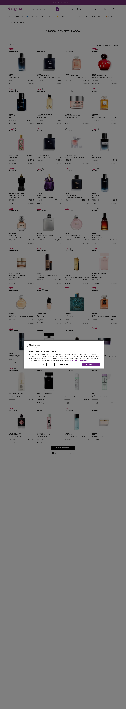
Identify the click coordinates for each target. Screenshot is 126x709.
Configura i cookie (37, 364)
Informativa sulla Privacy (78, 360)
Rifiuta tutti (64, 364)
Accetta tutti (91, 364)
